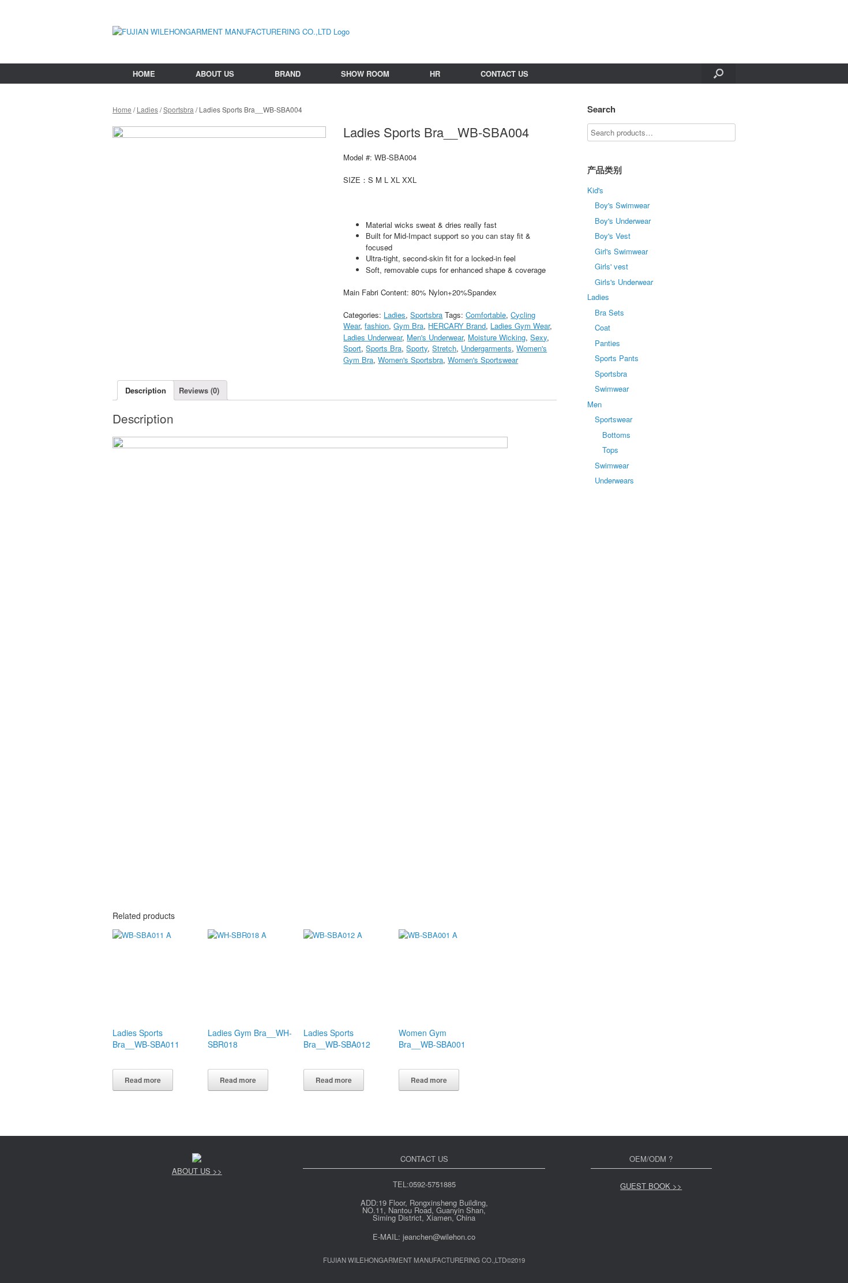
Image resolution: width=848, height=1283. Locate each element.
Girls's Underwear (624, 281)
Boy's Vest (613, 235)
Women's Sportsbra (410, 359)
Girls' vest (611, 266)
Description (145, 390)
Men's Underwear (435, 337)
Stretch (444, 348)
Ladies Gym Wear (520, 325)
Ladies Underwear (372, 337)
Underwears (614, 480)
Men (594, 404)
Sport (352, 348)
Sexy (538, 337)
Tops (610, 449)
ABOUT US (215, 73)
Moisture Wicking (497, 337)
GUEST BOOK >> (651, 1185)
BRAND (288, 73)
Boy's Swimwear (622, 205)
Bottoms (616, 434)
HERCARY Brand (457, 325)
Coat (602, 327)
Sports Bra (384, 348)
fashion (377, 325)
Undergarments (486, 348)
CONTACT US (504, 73)
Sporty (416, 348)
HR (435, 73)
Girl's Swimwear (621, 251)
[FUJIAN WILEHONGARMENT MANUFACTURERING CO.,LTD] (231, 31)
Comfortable (486, 314)
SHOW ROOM (365, 73)
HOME (144, 73)
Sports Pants (617, 357)
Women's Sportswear (483, 359)
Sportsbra (178, 109)
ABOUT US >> (197, 1170)
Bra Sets (609, 312)
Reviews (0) (199, 390)
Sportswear (613, 419)
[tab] (145, 390)
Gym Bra (408, 325)
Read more (143, 1080)
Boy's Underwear (623, 220)
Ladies (147, 109)
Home (122, 109)
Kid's (595, 190)
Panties (607, 342)
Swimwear (612, 388)
